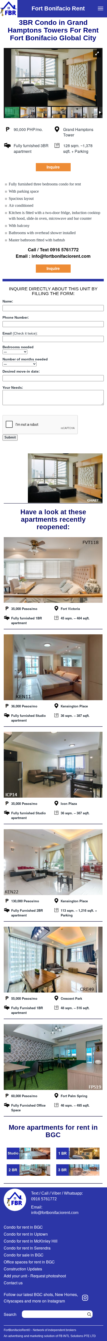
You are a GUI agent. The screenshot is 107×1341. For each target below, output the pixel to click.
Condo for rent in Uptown (26, 1234)
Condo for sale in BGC (24, 1255)
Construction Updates (23, 1269)
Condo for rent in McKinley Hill (30, 1241)
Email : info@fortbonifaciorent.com (53, 256)
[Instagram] (85, 1298)
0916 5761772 (44, 1199)
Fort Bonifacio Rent (58, 8)
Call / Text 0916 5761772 (53, 250)
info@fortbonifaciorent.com (54, 1213)
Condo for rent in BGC (23, 1227)
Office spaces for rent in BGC (29, 1262)
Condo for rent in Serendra (27, 1248)
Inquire (53, 167)
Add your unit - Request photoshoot (35, 1276)
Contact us (13, 1283)
